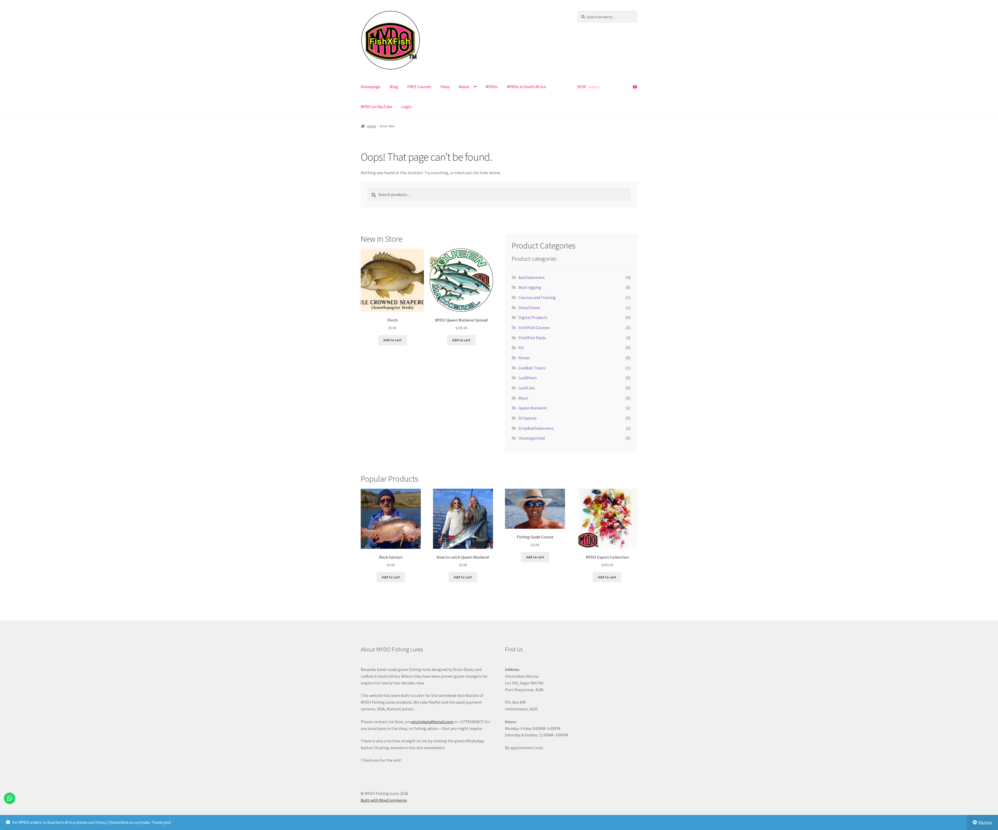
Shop (507, 16)
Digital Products (533, 317)
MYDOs (540, 16)
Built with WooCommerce (384, 800)
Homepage (444, 16)
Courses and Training (537, 297)
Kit (521, 347)
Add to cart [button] (392, 340)
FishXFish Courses (534, 327)
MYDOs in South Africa (453, 27)
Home (371, 126)
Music (523, 398)
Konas (524, 357)
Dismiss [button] (985, 822)
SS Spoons (527, 418)
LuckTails (526, 387)
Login (516, 27)
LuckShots (527, 377)
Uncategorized (531, 438)
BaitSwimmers (531, 277)
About (523, 16)
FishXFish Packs (532, 337)
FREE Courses (485, 16)
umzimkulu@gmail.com (432, 721)
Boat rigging (529, 287)
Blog (463, 16)
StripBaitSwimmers (536, 428)
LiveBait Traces (532, 367)
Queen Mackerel (532, 407)
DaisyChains (529, 307)
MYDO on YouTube (491, 27)
